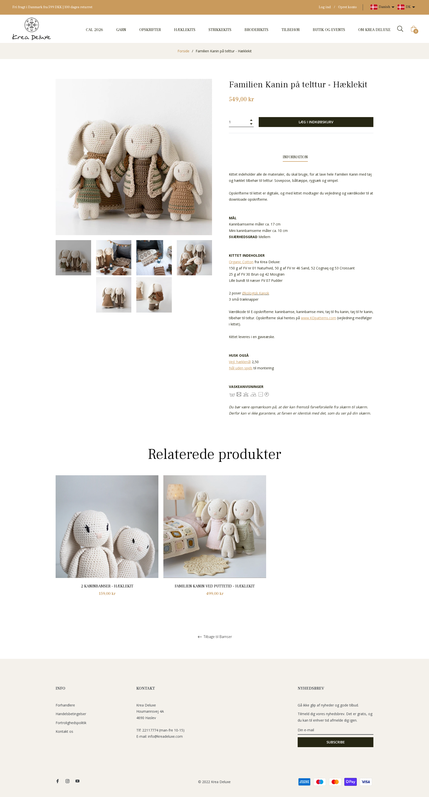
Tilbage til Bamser (217, 637)
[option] (107, 541)
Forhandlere (65, 705)
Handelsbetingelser (71, 713)
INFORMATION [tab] (295, 157)
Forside (183, 51)
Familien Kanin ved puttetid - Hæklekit (215, 586)
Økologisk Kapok (255, 293)
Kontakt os (64, 731)
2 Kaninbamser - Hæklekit (107, 586)
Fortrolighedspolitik (71, 722)
